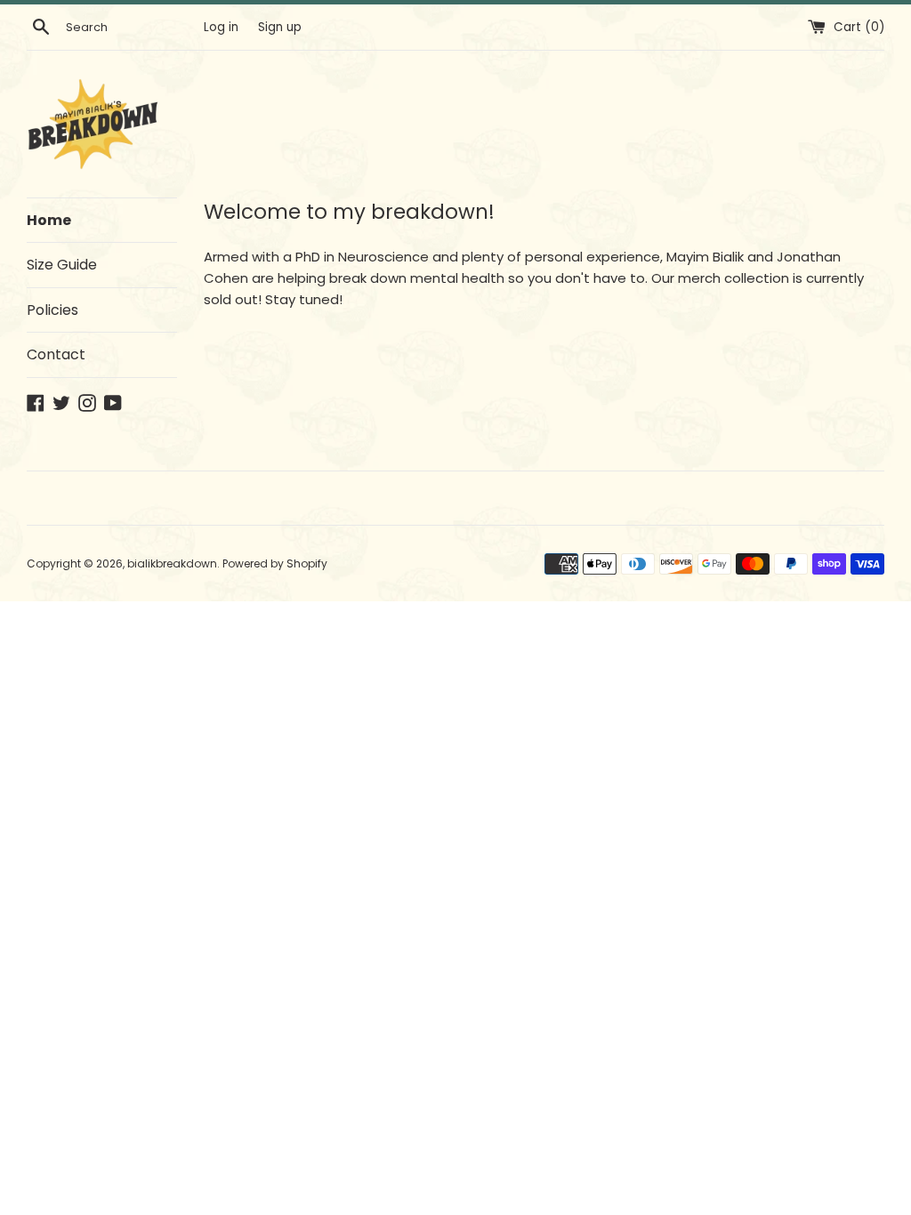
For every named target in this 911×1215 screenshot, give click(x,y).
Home (49, 220)
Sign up (280, 27)
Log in (221, 27)
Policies (52, 310)
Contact (56, 354)
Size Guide (62, 264)
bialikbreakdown (172, 563)
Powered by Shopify (274, 563)
